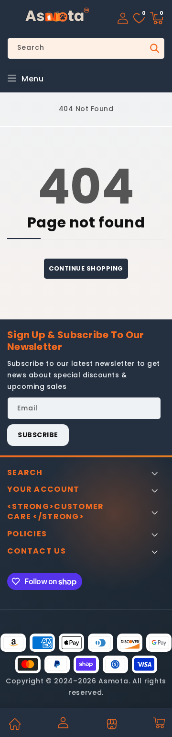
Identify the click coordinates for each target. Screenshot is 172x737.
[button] (157, 18)
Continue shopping (86, 268)
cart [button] (158, 722)
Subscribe (38, 435)
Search (154, 48)
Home (14, 724)
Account (62, 722)
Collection (111, 724)
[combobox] (86, 48)
